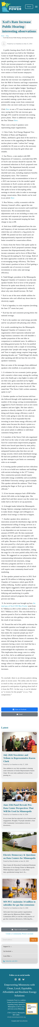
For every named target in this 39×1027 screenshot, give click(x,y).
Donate (29, 6)
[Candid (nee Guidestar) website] (32, 1008)
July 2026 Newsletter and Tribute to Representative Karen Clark (19, 758)
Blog (7, 36)
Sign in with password (20, 929)
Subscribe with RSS (11, 961)
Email (20, 714)
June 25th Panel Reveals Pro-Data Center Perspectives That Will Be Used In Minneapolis (18, 808)
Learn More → (7, 956)
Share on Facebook (20, 709)
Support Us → (7, 946)
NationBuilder (23, 1021)
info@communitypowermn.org (16, 1017)
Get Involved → (8, 951)
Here (7, 109)
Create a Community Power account (19, 934)
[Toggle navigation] (36, 7)
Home (2, 36)
